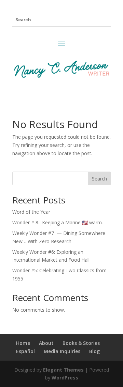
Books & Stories (81, 343)
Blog (94, 351)
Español (25, 351)
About (46, 343)
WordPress (65, 377)
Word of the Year (31, 212)
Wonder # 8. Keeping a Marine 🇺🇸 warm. (59, 222)
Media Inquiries (62, 351)
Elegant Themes (63, 369)
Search (99, 178)
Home (23, 343)
